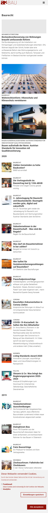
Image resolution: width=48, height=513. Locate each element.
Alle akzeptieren (36, 507)
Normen (16, 353)
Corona (16, 299)
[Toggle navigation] (43, 2)
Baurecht (6, 95)
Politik (16, 371)
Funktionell (7, 484)
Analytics (6, 489)
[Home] (9, 2)
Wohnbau (17, 460)
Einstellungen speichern (33, 495)
